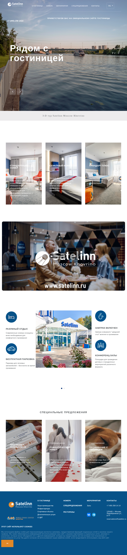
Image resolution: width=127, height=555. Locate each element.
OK (7, 543)
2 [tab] (64, 388)
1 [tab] (61, 388)
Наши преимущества (45, 506)
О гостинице (43, 500)
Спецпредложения (80, 6)
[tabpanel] (63, 342)
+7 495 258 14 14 (114, 506)
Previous (13, 91)
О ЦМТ (40, 517)
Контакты (95, 6)
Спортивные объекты (45, 512)
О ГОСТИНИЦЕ (37, 6)
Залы (89, 506)
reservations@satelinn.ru (115, 519)
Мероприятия (62, 6)
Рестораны (69, 512)
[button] (63, 256)
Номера (49, 6)
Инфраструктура (43, 509)
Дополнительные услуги (46, 514)
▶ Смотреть (57, 256)
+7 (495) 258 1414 (15, 21)
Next (20, 91)
